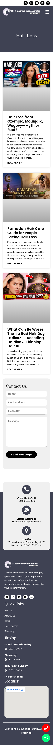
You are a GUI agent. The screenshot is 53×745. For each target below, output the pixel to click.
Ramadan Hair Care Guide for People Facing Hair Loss (25, 232)
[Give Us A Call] (26, 489)
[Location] (26, 530)
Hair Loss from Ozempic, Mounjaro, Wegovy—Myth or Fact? (25, 123)
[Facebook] (26, 3)
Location (27, 539)
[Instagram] (31, 3)
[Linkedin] (42, 3)
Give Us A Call (26, 498)
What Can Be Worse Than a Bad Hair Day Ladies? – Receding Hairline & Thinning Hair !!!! (26, 338)
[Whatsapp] (48, 3)
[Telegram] (37, 3)
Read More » (14, 162)
